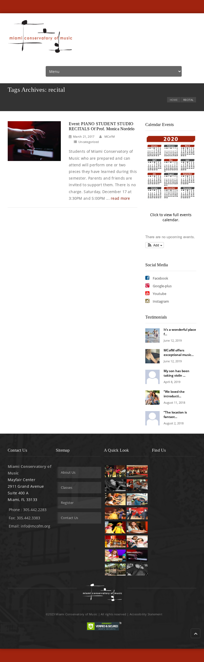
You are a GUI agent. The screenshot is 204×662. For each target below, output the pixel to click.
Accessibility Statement (146, 614)
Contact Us (69, 517)
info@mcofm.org (35, 526)
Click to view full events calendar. (171, 217)
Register (67, 502)
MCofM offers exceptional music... (179, 352)
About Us (68, 472)
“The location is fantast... (175, 414)
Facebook (160, 278)
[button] (155, 245)
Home (174, 100)
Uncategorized (88, 142)
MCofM (109, 136)
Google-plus (162, 286)
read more (120, 198)
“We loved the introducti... (174, 393)
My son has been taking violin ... (176, 373)
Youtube (159, 293)
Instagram (160, 301)
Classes (66, 487)
